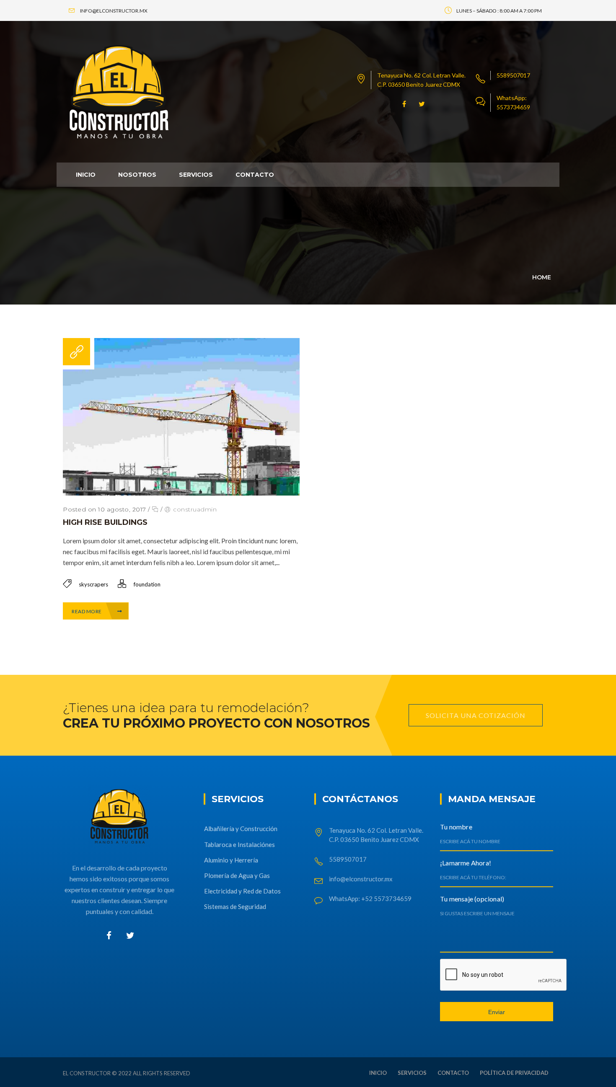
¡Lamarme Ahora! (465, 863)
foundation (147, 584)
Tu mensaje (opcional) (472, 899)
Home (541, 277)
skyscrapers (93, 584)
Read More (87, 611)
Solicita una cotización (475, 715)
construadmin (195, 509)
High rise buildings (105, 522)
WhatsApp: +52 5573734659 (370, 898)
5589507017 (513, 75)
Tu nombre (456, 827)
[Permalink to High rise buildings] (181, 493)
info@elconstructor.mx (361, 879)
